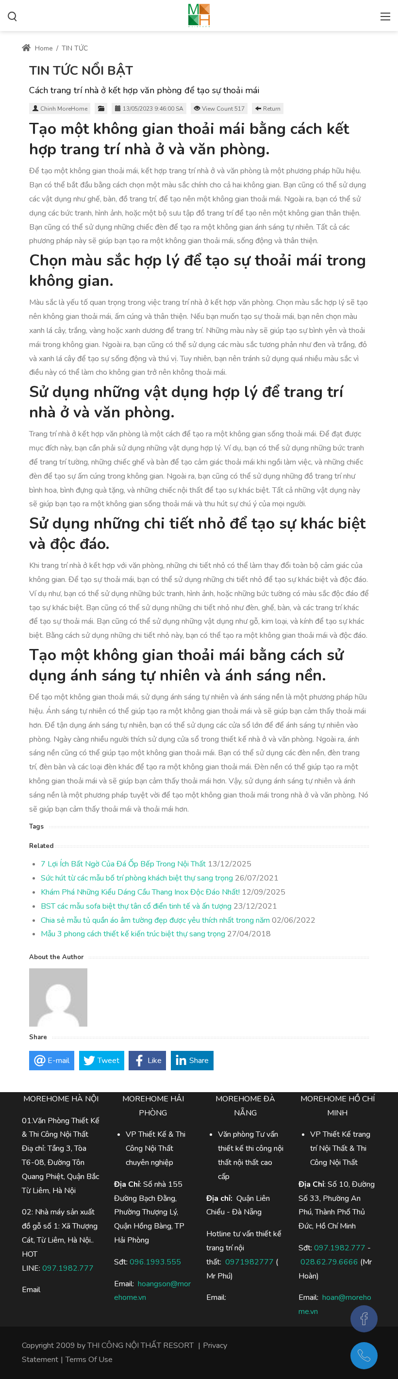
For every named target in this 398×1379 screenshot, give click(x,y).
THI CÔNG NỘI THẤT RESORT (140, 1345)
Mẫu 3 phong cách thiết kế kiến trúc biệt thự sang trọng (133, 934)
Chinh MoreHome (63, 109)
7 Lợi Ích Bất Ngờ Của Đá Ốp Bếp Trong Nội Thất (123, 864)
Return (272, 109)
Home (43, 48)
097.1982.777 (339, 1248)
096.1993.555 (155, 1262)
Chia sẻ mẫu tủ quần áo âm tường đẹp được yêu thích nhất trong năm (155, 920)
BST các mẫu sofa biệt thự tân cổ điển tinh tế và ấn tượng (136, 906)
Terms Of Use (89, 1359)
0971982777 (249, 1262)
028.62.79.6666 (329, 1262)
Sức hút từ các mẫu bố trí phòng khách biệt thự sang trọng (137, 878)
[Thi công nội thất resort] (199, 14)
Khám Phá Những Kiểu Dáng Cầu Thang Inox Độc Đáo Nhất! (140, 892)
